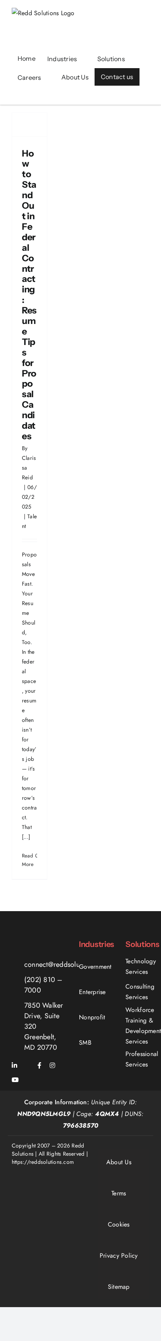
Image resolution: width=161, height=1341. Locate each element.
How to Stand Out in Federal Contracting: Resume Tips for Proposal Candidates (29, 295)
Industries (96, 944)
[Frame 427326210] (37, 937)
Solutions (142, 944)
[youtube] (15, 1080)
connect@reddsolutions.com (66, 964)
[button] (20, 96)
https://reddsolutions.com (43, 1162)
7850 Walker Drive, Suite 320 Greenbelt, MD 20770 (43, 1026)
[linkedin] (14, 1065)
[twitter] (27, 1066)
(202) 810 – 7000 (43, 985)
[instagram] (52, 1065)
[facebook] (39, 1065)
